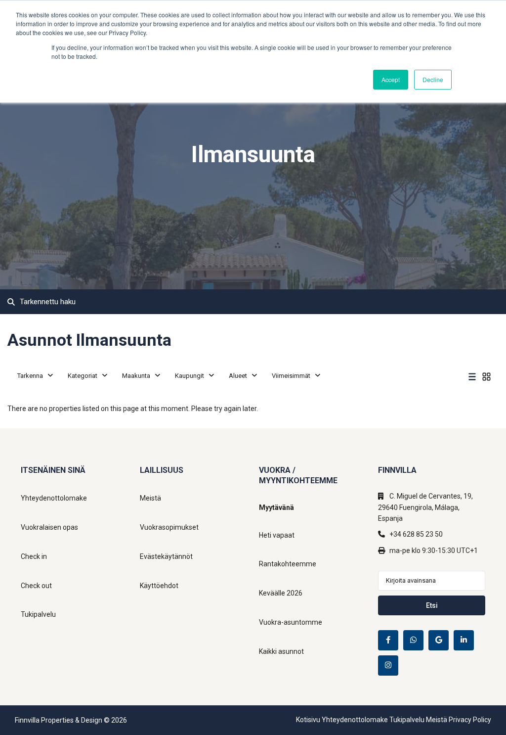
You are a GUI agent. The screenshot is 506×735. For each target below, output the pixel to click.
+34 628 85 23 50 (416, 534)
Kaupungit (189, 375)
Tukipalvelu (38, 614)
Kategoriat (82, 375)
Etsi (432, 605)
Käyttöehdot (159, 586)
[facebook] (388, 640)
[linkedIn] (464, 640)
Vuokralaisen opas (49, 527)
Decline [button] (432, 79)
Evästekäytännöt (166, 556)
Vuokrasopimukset (169, 527)
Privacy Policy (470, 720)
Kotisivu (308, 720)
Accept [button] (390, 79)
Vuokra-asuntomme (290, 622)
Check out (36, 586)
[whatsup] (413, 640)
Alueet (238, 375)
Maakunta (136, 375)
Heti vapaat (277, 535)
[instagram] (388, 665)
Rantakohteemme (287, 564)
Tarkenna (30, 375)
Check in (34, 556)
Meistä (150, 498)
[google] (438, 640)
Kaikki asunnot (281, 651)
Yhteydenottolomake (54, 498)
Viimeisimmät (291, 375)
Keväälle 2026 (280, 593)
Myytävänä (276, 507)
